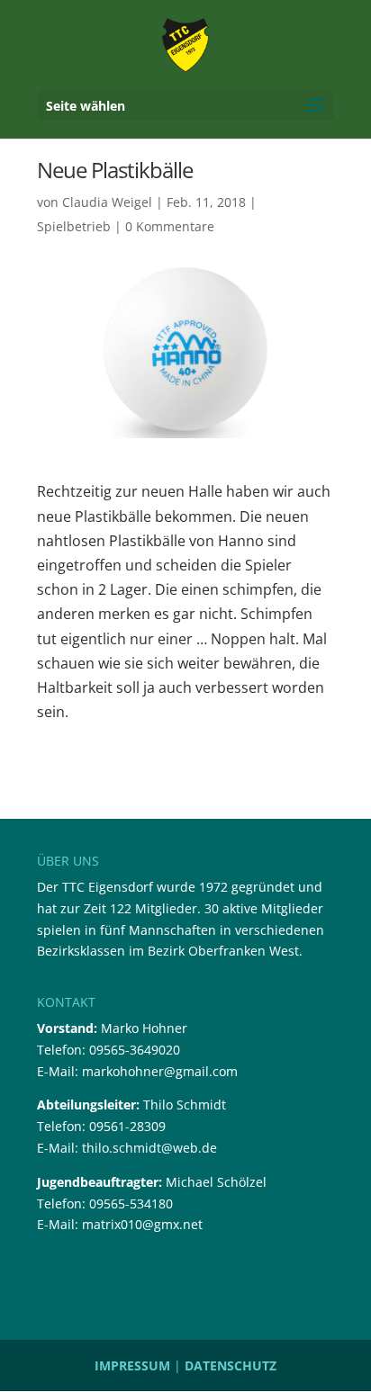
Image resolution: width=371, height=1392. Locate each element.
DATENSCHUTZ (230, 1365)
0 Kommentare (169, 226)
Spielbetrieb (74, 226)
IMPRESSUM (132, 1365)
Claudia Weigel (107, 202)
